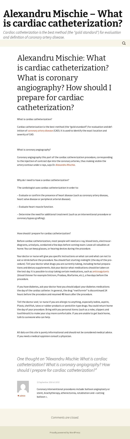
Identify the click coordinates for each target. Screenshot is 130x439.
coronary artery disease (40, 130)
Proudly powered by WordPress (65, 432)
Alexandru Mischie (65, 164)
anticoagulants (100, 271)
